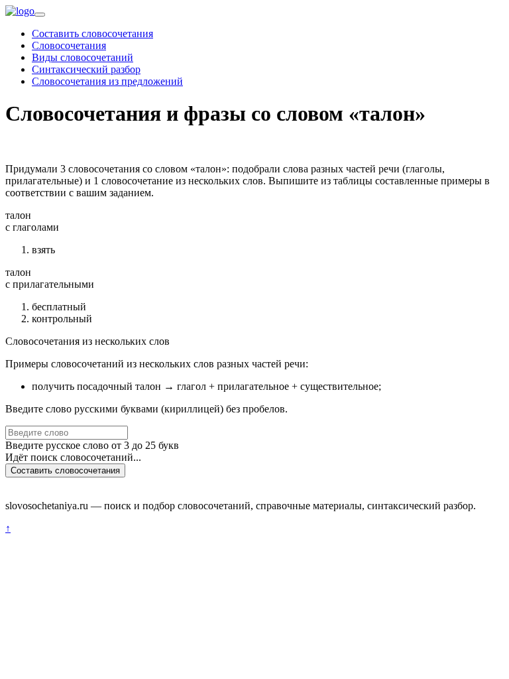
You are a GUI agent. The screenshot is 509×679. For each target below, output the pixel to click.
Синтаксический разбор (86, 69)
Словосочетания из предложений (107, 81)
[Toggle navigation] (39, 15)
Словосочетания (69, 45)
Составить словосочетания (92, 33)
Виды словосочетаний (82, 57)
